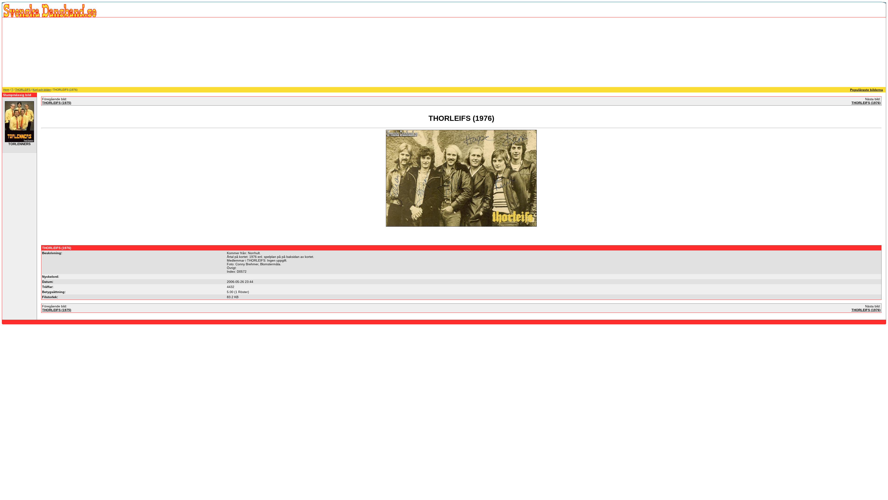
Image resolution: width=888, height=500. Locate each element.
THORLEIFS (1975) (56, 103)
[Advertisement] (444, 52)
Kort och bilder (42, 89)
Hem (6, 89)
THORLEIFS (23, 89)
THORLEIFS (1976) (866, 103)
